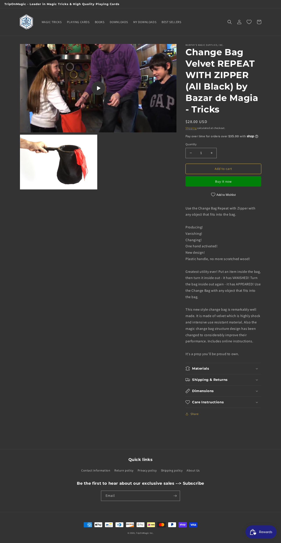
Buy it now (223, 181)
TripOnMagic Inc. (144, 533)
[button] (229, 22)
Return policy (123, 470)
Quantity (191, 144)
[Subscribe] (175, 496)
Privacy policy (147, 470)
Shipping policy (172, 470)
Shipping (191, 128)
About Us (193, 470)
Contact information (95, 470)
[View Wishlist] (249, 22)
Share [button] (195, 414)
